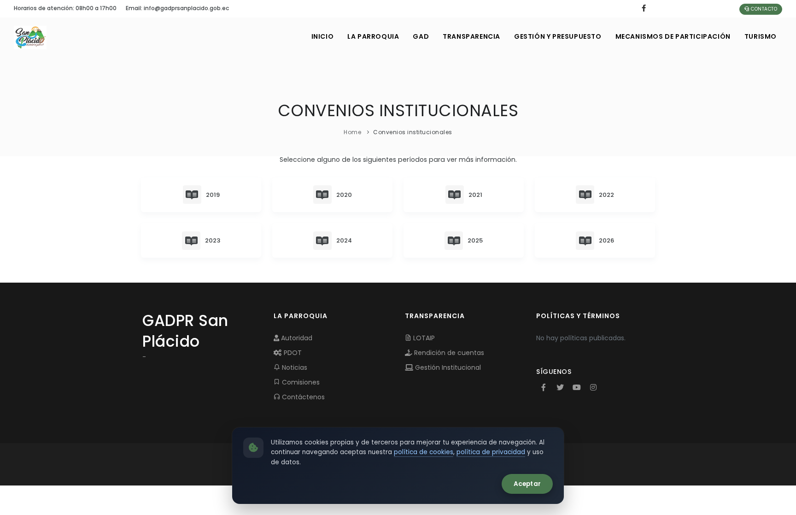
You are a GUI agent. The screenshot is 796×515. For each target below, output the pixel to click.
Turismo (760, 36)
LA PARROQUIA (373, 36)
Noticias (293, 367)
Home (352, 132)
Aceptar (527, 483)
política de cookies (423, 452)
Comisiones (300, 382)
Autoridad (295, 338)
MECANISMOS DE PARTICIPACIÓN (673, 36)
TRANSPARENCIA (471, 36)
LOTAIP (423, 338)
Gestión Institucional (447, 367)
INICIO (322, 36)
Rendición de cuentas (448, 352)
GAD (421, 36)
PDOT (292, 352)
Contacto (763, 9)
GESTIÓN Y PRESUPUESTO (558, 36)
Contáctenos (302, 397)
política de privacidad (491, 452)
